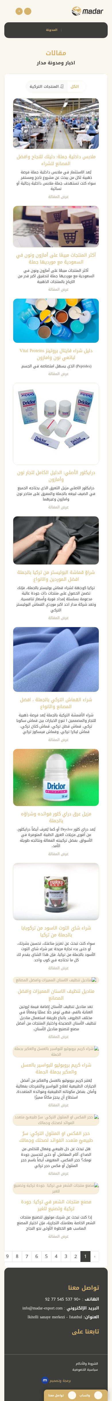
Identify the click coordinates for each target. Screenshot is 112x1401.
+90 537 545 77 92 (63, 1299)
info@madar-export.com (42, 1308)
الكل (75, 86)
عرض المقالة (58, 196)
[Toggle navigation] (11, 11)
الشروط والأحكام (87, 1364)
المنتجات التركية (44, 86)
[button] (27, 11)
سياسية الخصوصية (85, 1370)
